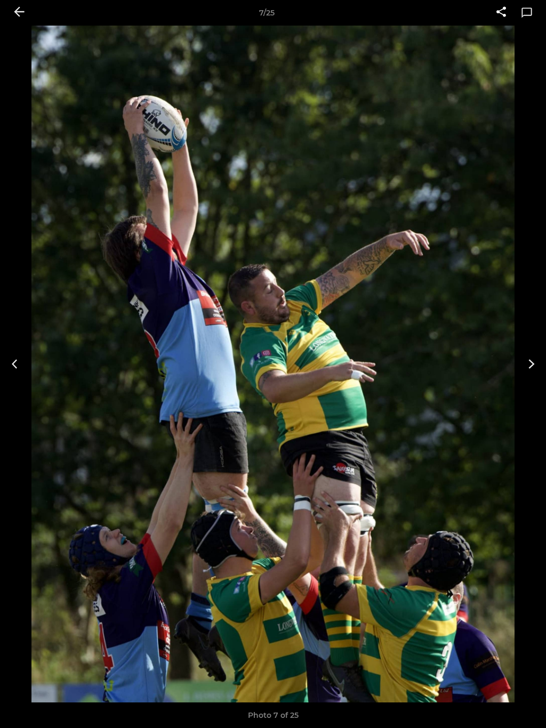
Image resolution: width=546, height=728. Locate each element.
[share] (501, 12)
